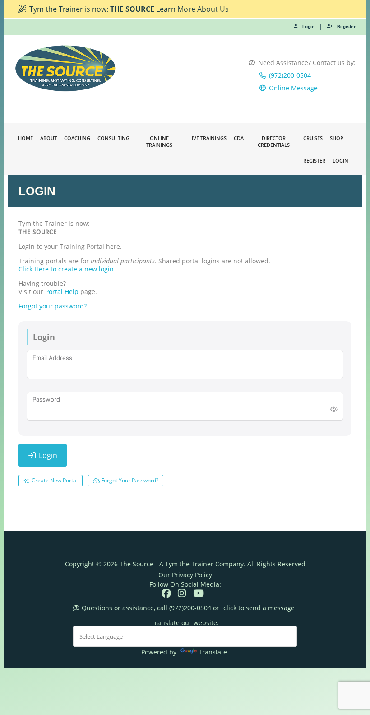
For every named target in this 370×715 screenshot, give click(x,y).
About (48, 138)
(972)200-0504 (290, 75)
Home (25, 138)
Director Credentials (274, 141)
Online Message (293, 88)
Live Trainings (208, 138)
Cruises (313, 138)
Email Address (52, 358)
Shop (336, 138)
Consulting (113, 138)
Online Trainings (159, 141)
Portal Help (62, 291)
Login (308, 26)
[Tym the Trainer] (65, 68)
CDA (239, 138)
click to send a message (259, 607)
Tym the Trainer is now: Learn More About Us (129, 9)
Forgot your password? (52, 306)
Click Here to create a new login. (67, 269)
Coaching (77, 138)
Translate (213, 652)
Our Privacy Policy (185, 574)
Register (346, 26)
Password (46, 399)
